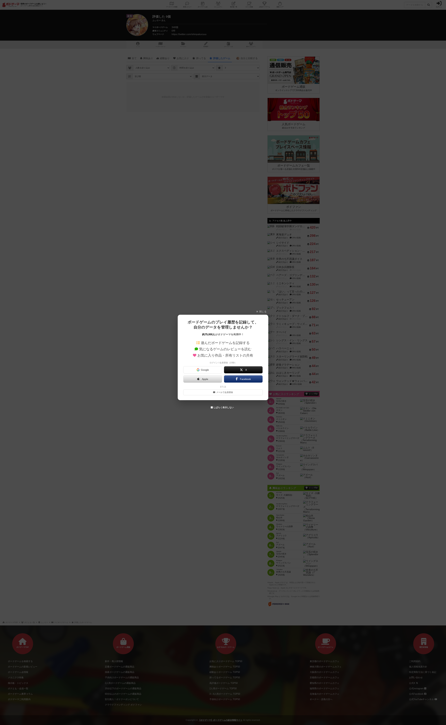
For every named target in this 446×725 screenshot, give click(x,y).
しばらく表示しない (223, 407)
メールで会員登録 (224, 392)
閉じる (263, 311)
